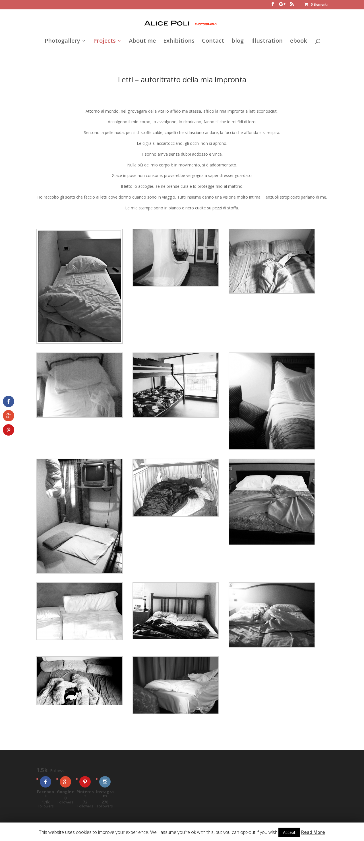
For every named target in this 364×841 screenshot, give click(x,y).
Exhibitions (179, 41)
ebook (298, 41)
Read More (313, 832)
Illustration (267, 41)
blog (237, 41)
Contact (213, 41)
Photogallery (62, 41)
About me (142, 41)
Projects (104, 41)
